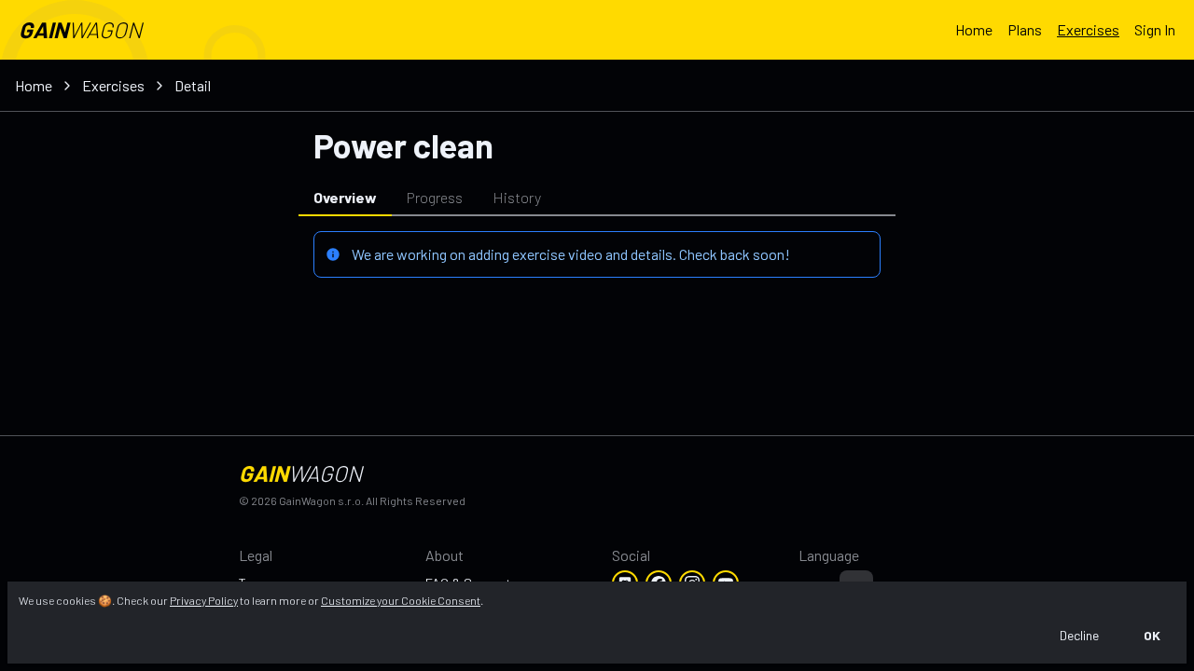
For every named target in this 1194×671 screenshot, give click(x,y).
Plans (1024, 29)
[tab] (726, 197)
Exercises (1088, 29)
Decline (1079, 635)
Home (974, 29)
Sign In (1154, 29)
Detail (192, 85)
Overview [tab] (345, 197)
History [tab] (517, 197)
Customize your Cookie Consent (400, 600)
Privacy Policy (204, 600)
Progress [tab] (435, 197)
